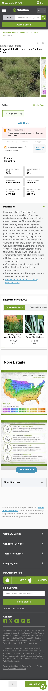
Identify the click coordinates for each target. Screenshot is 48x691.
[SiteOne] (21, 12)
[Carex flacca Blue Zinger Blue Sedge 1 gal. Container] (34, 324)
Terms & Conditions (11, 666)
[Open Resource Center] (43, 686)
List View (40, 105)
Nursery (25, 33)
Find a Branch (10, 588)
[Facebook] (5, 622)
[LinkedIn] (23, 622)
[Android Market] (35, 577)
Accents (34, 33)
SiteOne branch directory (14, 608)
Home (5, 33)
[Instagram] (29, 622)
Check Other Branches (39, 148)
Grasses (8, 35)
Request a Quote (35, 684)
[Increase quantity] (20, 684)
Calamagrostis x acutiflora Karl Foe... (13, 335)
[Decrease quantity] (5, 684)
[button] (13, 3)
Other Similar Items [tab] (14, 307)
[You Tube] (17, 622)
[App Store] (12, 577)
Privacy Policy (27, 666)
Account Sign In (24, 25)
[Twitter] (11, 622)
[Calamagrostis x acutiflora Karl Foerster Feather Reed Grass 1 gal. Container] (13, 324)
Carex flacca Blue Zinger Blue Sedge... (35, 335)
